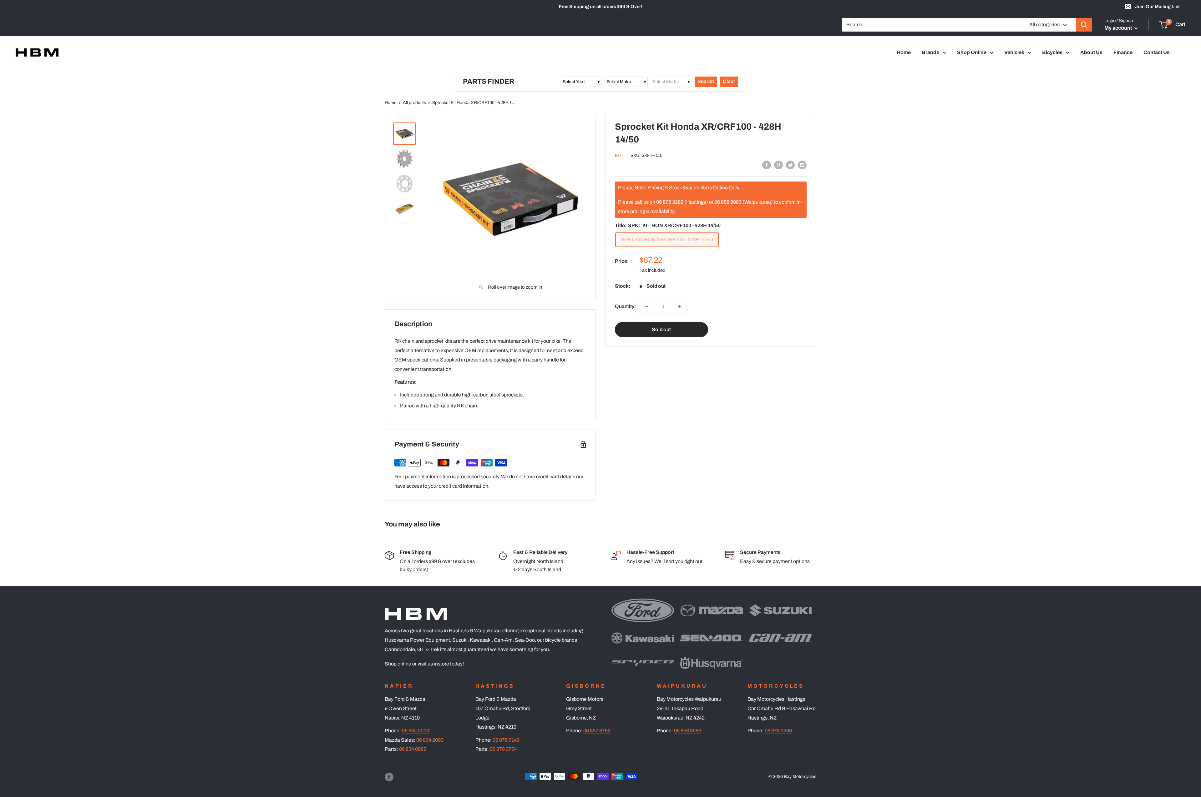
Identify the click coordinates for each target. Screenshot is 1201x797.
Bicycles (1052, 52)
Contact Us (1156, 52)
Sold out (661, 329)
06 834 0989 (412, 749)
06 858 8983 (687, 730)
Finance (1123, 52)
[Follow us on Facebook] (389, 777)
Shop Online (971, 52)
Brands (930, 52)
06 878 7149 (506, 740)
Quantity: (625, 306)
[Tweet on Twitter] (790, 164)
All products (414, 102)
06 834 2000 (429, 740)
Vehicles (1014, 52)
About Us (1091, 52)
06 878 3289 (778, 730)
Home (904, 52)
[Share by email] (802, 164)
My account (1118, 28)
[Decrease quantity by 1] (646, 306)
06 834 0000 (415, 730)
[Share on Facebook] (766, 164)
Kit (618, 155)
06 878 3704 (503, 749)
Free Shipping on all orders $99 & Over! (600, 6)
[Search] (1084, 25)
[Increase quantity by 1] (679, 306)
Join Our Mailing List (1157, 6)
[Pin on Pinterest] (778, 164)
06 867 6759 (597, 730)
